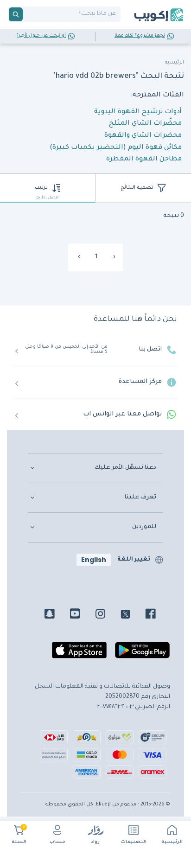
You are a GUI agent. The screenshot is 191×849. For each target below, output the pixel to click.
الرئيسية (172, 842)
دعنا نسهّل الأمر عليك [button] (125, 468)
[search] (16, 14)
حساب (57, 842)
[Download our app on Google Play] (142, 653)
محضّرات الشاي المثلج (145, 124)
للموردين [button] (144, 527)
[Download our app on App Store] (79, 653)
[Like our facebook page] (157, 615)
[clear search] (26, 14)
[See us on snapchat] (56, 615)
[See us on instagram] (107, 615)
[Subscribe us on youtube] (82, 615)
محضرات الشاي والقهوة (143, 136)
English (93, 559)
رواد (95, 842)
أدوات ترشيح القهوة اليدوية (138, 112)
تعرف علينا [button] (140, 497)
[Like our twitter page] (132, 615)
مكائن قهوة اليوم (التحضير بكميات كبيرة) (116, 148)
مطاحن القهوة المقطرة (144, 159)
